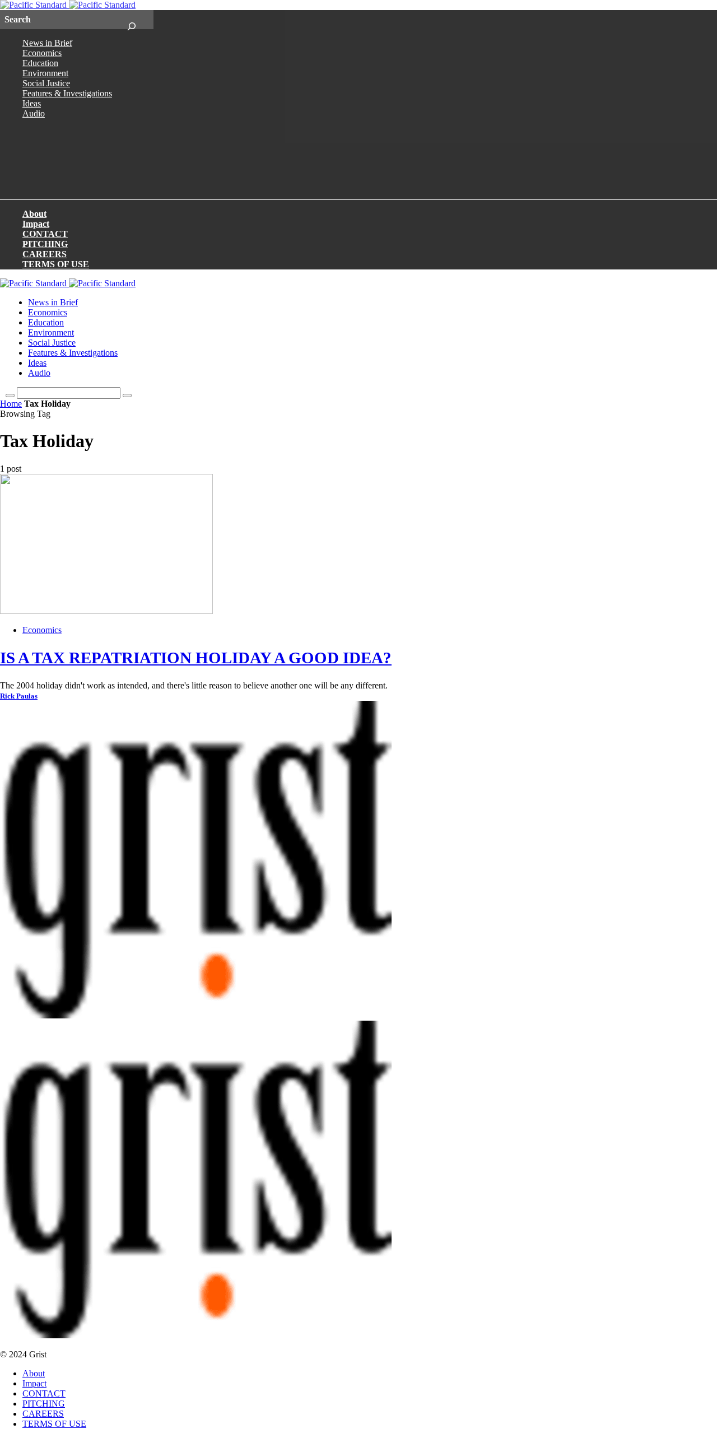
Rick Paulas (19, 696)
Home (11, 403)
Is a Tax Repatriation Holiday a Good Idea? (196, 658)
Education (40, 63)
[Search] (131, 19)
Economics (42, 53)
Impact (35, 224)
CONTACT (45, 234)
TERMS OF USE (55, 264)
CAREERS (44, 254)
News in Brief (47, 43)
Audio (33, 113)
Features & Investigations (67, 93)
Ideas (31, 103)
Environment (45, 73)
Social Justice (46, 83)
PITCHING (45, 244)
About (34, 213)
